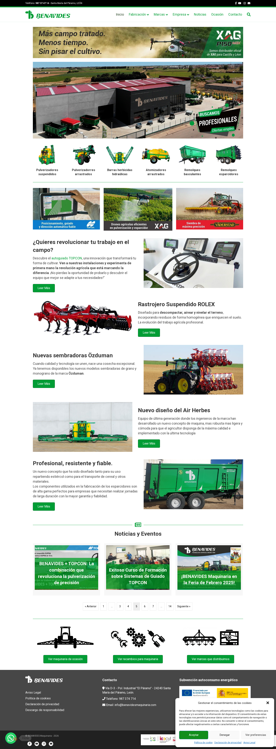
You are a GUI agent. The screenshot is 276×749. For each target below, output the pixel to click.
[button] (268, 703)
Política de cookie (203, 742)
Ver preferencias (255, 735)
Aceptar (194, 735)
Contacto (235, 14)
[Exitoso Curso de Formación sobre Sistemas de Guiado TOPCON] (137, 569)
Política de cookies (38, 698)
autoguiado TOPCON (66, 258)
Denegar (225, 735)
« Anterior (91, 606)
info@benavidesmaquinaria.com (135, 705)
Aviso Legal (249, 742)
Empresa (179, 14)
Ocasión (217, 14)
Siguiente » (183, 606)
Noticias (200, 14)
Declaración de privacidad (227, 742)
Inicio (120, 14)
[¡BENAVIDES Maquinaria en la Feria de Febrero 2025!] (209, 569)
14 (169, 606)
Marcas (159, 14)
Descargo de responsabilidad (44, 710)
